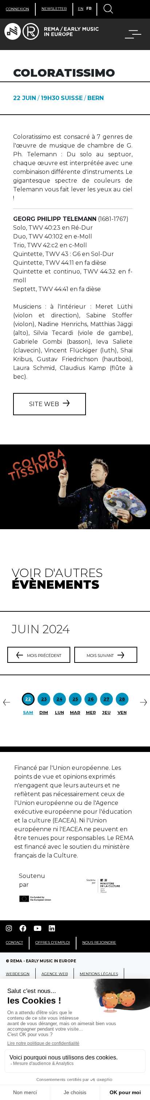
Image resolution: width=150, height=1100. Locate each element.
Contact (14, 942)
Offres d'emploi (52, 942)
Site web (44, 404)
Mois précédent (44, 655)
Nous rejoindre (99, 942)
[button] (128, 34)
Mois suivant (100, 655)
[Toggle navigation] (107, 9)
